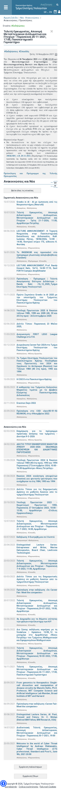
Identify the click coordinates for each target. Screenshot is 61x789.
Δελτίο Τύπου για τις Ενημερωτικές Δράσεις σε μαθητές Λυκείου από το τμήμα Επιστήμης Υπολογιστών (37, 492)
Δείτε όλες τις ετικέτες (22, 190)
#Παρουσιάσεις (34, 248)
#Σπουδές (24, 51)
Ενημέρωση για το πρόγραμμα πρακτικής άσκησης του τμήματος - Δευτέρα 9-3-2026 (37, 434)
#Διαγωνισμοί (22, 540)
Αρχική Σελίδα (11, 18)
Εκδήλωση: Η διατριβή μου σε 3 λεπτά (35, 537)
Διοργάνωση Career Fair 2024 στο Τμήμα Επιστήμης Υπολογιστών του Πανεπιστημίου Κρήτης (37, 347)
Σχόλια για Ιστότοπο (28, 787)
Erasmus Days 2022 (26, 403)
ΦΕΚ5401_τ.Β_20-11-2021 (19, 155)
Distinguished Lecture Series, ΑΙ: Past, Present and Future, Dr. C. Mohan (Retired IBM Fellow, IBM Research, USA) (37, 717)
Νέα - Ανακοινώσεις (29, 18)
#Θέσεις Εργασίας (35, 354)
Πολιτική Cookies (48, 787)
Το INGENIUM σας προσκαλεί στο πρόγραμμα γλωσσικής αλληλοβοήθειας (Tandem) (37, 255)
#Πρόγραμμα (33, 261)
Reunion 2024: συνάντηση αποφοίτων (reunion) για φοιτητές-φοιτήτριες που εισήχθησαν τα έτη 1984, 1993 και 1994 (37, 479)
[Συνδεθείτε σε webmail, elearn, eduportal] (59, 12)
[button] (3, 783)
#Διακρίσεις (21, 208)
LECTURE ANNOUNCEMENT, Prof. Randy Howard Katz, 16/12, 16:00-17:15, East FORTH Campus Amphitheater (37, 268)
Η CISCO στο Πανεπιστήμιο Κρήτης (34, 379)
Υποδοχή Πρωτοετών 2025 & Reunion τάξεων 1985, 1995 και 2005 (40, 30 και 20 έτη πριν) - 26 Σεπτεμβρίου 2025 (37, 313)
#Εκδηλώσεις (11, 51)
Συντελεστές (11, 787)
